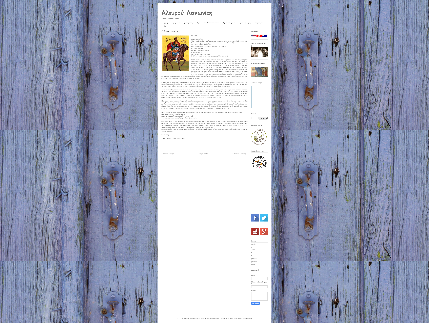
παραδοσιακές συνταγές (211, 23)
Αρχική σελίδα (203, 154)
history (253, 256)
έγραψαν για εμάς (245, 23)
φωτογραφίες (188, 23)
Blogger (249, 318)
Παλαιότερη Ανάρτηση (239, 154)
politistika (254, 262)
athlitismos (254, 250)
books (253, 253)
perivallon (254, 259)
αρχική (165, 23)
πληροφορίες (259, 23)
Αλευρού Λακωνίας (186, 12)
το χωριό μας (176, 23)
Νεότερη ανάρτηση (168, 154)
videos (253, 265)
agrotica (253, 244)
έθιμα (198, 23)
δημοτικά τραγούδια (229, 23)
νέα (164, 26)
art (252, 247)
